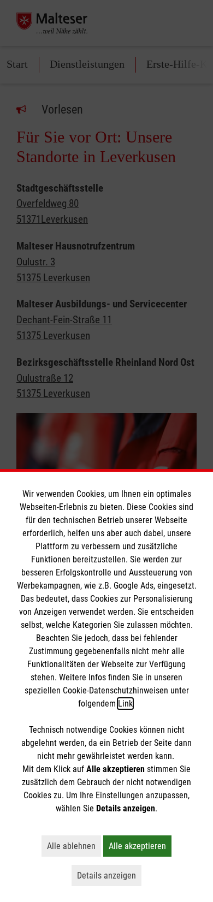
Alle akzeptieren (140, 845)
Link (125, 703)
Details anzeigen (109, 875)
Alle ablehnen (74, 845)
